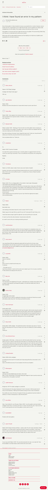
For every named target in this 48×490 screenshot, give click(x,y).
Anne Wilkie (8, 400)
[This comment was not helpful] (44, 89)
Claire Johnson (9, 85)
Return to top (5, 58)
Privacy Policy (11, 473)
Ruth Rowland (9, 438)
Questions (19, 7)
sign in (6, 447)
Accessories (11, 457)
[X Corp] (4, 40)
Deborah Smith (9, 124)
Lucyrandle (8, 253)
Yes (20, 47)
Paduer (7, 200)
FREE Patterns (11, 456)
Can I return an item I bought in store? (10, 71)
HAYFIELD (10, 464)
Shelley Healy (9, 290)
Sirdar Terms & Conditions (8, 66)
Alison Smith (8, 321)
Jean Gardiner (9, 100)
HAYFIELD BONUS (11, 465)
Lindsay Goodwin (9, 353)
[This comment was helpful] (44, 85)
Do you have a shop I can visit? (9, 73)
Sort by (43, 80)
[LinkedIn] (6, 40)
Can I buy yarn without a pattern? (9, 69)
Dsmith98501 (8, 413)
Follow (43, 20)
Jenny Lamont (9, 239)
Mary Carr (8, 276)
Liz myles (8, 179)
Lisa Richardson (9, 225)
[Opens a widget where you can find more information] (43, 487)
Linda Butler (8, 143)
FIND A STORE (11, 477)
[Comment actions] (44, 91)
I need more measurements (8, 64)
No (27, 47)
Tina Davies (8, 164)
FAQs (9, 470)
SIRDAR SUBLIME (11, 463)
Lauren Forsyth (9, 423)
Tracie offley (8, 111)
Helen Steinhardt (9, 304)
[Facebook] (3, 40)
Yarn (9, 455)
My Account (11, 471)
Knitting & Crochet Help (10, 7)
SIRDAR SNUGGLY (11, 462)
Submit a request (29, 54)
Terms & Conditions (12, 472)
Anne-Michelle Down (10, 336)
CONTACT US (11, 480)
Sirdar (3, 7)
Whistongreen (9, 368)
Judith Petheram (9, 382)
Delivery (10, 469)
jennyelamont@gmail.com (8, 247)
